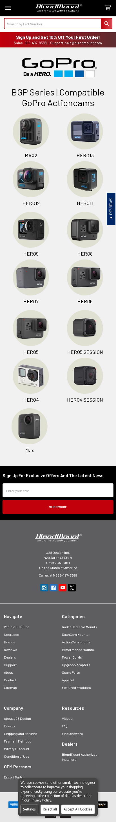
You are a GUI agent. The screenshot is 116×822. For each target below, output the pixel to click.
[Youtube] (63, 588)
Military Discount (16, 749)
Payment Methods (17, 741)
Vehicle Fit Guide (16, 627)
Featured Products (76, 687)
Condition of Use (16, 756)
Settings (29, 809)
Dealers (10, 657)
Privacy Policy (40, 800)
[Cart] (109, 7)
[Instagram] (44, 588)
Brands (9, 642)
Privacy (9, 726)
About (8, 672)
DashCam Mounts (75, 634)
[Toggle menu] (7, 7)
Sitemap (10, 687)
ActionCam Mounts (76, 642)
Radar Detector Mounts (79, 627)
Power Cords (72, 657)
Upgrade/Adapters (76, 665)
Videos (67, 718)
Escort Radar (14, 777)
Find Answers (72, 734)
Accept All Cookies (78, 809)
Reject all (50, 809)
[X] (72, 588)
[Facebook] (53, 588)
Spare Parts (71, 672)
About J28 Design (17, 718)
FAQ (65, 726)
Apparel (68, 680)
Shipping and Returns (20, 734)
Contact (10, 680)
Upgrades (11, 634)
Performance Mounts (78, 650)
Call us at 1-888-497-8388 (58, 575)
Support (10, 665)
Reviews (10, 650)
